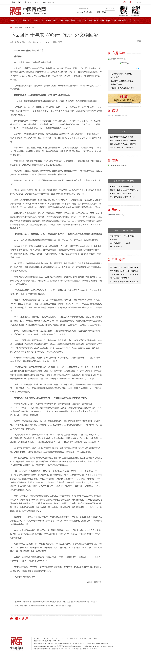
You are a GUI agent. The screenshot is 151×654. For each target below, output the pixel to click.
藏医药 (48, 20)
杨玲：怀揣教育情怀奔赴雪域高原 (123, 140)
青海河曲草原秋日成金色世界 (124, 181)
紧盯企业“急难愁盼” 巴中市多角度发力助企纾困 (124, 278)
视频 (79, 20)
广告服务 (63, 638)
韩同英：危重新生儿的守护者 (121, 147)
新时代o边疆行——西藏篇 (120, 243)
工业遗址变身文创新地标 (119, 281)
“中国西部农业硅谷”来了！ (120, 274)
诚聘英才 (54, 638)
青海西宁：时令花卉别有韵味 (121, 186)
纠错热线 (72, 638)
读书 (90, 20)
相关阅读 (21, 618)
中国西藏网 (18, 27)
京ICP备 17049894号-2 (72, 649)
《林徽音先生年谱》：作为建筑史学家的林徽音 (124, 271)
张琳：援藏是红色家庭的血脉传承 (123, 144)
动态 (130, 20)
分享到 (139, 41)
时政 (18, 20)
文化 (30, 20)
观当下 (124, 131)
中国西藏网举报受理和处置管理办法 (88, 638)
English (35, 2)
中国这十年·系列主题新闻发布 (122, 88)
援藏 (36, 20)
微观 (96, 20)
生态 (114, 20)
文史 (61, 20)
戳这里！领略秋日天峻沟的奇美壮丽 (124, 190)
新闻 (12, 20)
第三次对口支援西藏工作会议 (122, 81)
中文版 (12, 2)
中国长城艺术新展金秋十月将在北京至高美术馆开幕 (124, 267)
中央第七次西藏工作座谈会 (121, 74)
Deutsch (43, 2)
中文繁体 (28, 2)
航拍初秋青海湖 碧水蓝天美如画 (122, 197)
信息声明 (45, 638)
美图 (73, 20)
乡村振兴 (122, 20)
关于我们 (36, 638)
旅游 (42, 20)
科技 (85, 20)
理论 (55, 20)
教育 (108, 20)
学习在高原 (115, 77)
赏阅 (115, 160)
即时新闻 (27, 27)
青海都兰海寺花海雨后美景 (120, 193)
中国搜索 (138, 2)
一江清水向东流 (116, 247)
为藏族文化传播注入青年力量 (121, 137)
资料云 (136, 20)
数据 (102, 20)
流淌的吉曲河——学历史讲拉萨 (122, 236)
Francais (51, 2)
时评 (24, 20)
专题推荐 (118, 53)
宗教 (67, 20)
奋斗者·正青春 (116, 84)
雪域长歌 (113, 239)
